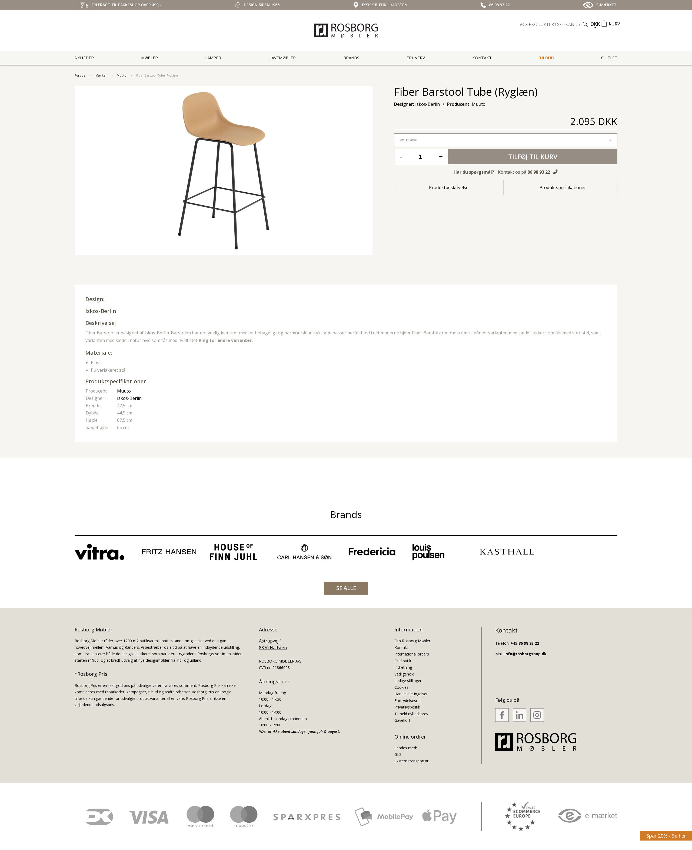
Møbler (149, 57)
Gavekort (402, 720)
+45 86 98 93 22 (525, 643)
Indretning (403, 667)
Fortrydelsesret (407, 700)
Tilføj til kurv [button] (532, 156)
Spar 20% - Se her (666, 835)
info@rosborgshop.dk (525, 653)
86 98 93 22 (538, 172)
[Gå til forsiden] (346, 31)
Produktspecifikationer (563, 187)
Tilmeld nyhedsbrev (411, 713)
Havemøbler (282, 57)
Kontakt (482, 57)
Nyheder (84, 57)
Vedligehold (404, 674)
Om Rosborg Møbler (412, 640)
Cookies (401, 687)
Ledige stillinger (407, 680)
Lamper (213, 57)
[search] (554, 24)
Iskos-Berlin (100, 311)
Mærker (101, 75)
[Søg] (585, 24)
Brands (351, 57)
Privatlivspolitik (407, 707)
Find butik (402, 660)
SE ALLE (346, 588)
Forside (80, 75)
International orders (411, 654)
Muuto (121, 75)
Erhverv (416, 57)
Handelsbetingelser (411, 693)
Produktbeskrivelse (448, 187)
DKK (595, 24)
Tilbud (546, 57)
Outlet (609, 57)
